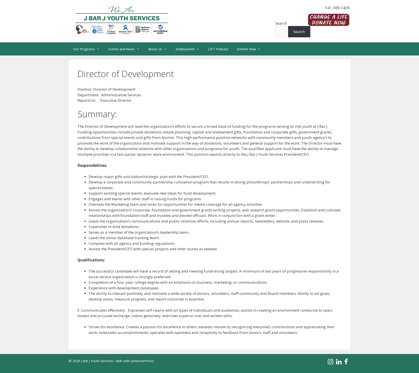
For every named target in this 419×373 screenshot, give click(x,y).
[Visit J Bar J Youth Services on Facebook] (346, 363)
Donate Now (246, 49)
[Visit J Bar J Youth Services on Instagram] (330, 363)
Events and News (121, 49)
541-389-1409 (337, 7)
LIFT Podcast (218, 49)
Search (281, 23)
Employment (185, 49)
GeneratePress (142, 361)
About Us (155, 49)
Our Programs (84, 49)
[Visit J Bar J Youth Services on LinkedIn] (339, 363)
